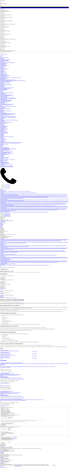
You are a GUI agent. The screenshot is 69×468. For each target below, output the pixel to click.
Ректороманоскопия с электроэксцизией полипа (6, 136)
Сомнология (2, 140)
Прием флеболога (2, 129)
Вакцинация (2, 61)
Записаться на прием (3, 288)
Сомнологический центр (3, 139)
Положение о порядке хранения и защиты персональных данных (9, 393)
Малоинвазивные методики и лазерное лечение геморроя (8, 106)
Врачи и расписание (12, 191)
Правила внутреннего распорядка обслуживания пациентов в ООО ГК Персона (11, 396)
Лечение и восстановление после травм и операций (7, 97)
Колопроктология (2, 86)
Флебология (56, 240)
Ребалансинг (32, 205)
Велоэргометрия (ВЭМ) (3, 63)
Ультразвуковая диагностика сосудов (5, 150)
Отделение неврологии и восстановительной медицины (8, 234)
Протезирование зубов (3, 131)
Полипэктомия (31, 209)
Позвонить (4, 467)
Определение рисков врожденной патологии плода (7, 114)
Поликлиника (2, 124)
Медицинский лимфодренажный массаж (5, 110)
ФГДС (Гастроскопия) (3, 153)
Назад (1, 190)
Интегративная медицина (3, 78)
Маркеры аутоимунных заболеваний (5, 108)
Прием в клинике (2, 265)
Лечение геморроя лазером (4, 96)
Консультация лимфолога (14, 206)
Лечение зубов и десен (11, 197)
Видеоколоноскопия (12, 209)
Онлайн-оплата (4, 190)
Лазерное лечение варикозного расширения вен (6, 92)
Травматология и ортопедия (4, 144)
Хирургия (23, 240)
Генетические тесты (3, 67)
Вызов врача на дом (3, 64)
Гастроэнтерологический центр (4, 65)
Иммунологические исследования (5, 75)
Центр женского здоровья (3, 160)
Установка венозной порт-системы (5, 152)
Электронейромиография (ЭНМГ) (5, 163)
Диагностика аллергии (3, 72)
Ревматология (47, 196)
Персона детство (2, 264)
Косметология (2, 90)
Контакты (29, 191)
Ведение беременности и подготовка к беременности (7, 62)
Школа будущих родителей (45, 265)
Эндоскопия (2, 165)
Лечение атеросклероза (34, 206)
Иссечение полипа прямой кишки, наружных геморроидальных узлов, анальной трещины (12, 80)
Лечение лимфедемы (3, 99)
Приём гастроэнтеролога (3, 208)
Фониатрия (1, 156)
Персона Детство (2, 121)
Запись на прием (2, 220)
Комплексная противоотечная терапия (5, 88)
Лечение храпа (2, 103)
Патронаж (6, 265)
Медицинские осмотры (19, 399)
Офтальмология (2, 118)
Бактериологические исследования (5, 59)
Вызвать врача (7, 220)
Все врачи (1, 358)
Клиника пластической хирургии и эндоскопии (45, 366)
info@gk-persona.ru (2, 367)
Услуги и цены (7, 191)
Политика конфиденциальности (4, 373)
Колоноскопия (2, 85)
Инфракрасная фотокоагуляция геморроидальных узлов (8, 79)
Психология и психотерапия (38, 196)
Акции (16, 191)
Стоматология (2, 141)
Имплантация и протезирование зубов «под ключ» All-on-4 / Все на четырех (10, 77)
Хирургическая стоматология (33, 197)
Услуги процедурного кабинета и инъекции (6, 151)
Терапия (1, 143)
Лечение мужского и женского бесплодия (14, 248)
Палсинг (1, 119)
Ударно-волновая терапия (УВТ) (4, 149)
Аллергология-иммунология (4, 57)
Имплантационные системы (54, 197)
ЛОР (1, 91)
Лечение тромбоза (55, 206)
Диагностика (2, 71)
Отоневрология (19, 196)
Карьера (22, 192)
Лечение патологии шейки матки (4, 101)
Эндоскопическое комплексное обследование (6, 164)
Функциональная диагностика (4, 157)
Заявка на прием (3, 424)
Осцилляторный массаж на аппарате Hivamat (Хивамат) (8, 116)
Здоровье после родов (3, 74)
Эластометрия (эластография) (4, 162)
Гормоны (1, 70)
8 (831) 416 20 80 (7, 213)
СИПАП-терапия (13, 210)
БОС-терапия (16, 201)
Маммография (55, 203)
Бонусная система (25, 192)
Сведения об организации (32, 192)
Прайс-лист (1, 375)
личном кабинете (14, 438)
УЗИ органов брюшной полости (4, 147)
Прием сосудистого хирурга (4, 128)
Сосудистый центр (2, 235)
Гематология (2, 66)
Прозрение (1, 130)
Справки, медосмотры (36, 265)
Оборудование (9, 192)
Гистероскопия (2, 69)
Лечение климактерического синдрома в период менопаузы (8, 98)
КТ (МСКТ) (2, 82)
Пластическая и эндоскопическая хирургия (6, 122)
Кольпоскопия (48, 203)
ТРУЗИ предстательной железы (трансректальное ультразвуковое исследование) (11, 142)
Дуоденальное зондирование (54, 262)
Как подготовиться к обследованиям (5, 83)
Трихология (6, 244)
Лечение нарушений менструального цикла (6, 100)
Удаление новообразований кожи (4, 211)
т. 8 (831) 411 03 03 (7, 186)
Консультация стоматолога (4, 89)
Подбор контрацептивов (62, 248)
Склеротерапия (2, 138)
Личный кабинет (2, 191)
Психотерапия (2, 133)
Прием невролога (28, 205)
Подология (1, 123)
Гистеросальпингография (13, 203)
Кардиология (48, 195)
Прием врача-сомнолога (3, 127)
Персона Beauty (2, 120)
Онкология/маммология (3, 112)
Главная (1, 267)
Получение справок (3, 125)
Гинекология (2, 68)
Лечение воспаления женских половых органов (6, 95)
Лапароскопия (2, 93)
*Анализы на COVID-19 (3, 54)
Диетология (2, 73)
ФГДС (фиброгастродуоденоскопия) (5, 154)
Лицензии (5, 192)
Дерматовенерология (41, 195)
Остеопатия (2, 115)
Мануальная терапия (3, 107)
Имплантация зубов (40, 197)
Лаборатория (2, 230)
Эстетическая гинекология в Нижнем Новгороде (7, 166)
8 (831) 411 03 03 (7, 214)
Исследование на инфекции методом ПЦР (6, 81)
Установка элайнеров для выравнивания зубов (17, 198)
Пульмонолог (2, 134)
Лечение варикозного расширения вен (42, 206)
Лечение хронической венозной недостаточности (7, 104)
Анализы (22, 265)
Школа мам (26, 240)
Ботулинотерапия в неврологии (51, 205)
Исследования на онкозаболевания (58, 245)
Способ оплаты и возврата (4, 376)
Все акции (1, 296)
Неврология (2, 111)
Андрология (2, 58)
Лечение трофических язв (3, 102)
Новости (22, 191)
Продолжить (2, 446)
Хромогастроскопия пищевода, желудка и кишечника (7, 159)
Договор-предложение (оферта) (4, 377)
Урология (64, 196)
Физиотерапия (2, 155)
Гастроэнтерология (22, 195)
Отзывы (27, 191)
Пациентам (14, 192)
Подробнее (1, 291)
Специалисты (10, 366)
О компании (18, 191)
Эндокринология (30, 240)
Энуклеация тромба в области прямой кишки (39, 209)
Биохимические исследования (4, 60)
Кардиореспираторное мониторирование (6, 84)
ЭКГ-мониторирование (3, 161)
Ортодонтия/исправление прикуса (18, 197)
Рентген (1, 137)
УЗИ (1, 146)
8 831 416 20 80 (64, 346)
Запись (1, 227)
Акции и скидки (6, 366)
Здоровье (24, 191)
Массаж (1, 109)
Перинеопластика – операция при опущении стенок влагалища (50, 248)
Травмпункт (2, 145)
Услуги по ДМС (19, 192)
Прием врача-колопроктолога (4, 126)
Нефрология (6, 196)
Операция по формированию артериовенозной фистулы (8, 113)
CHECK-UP (2, 203)
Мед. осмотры (2, 232)
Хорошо (54, 465)
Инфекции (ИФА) (39, 245)
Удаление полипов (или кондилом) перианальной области (8, 148)
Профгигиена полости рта (3, 132)
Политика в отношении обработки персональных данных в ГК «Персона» (10, 374)
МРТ (1, 105)
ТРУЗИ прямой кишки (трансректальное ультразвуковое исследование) (25, 204)
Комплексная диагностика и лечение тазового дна (7, 87)
